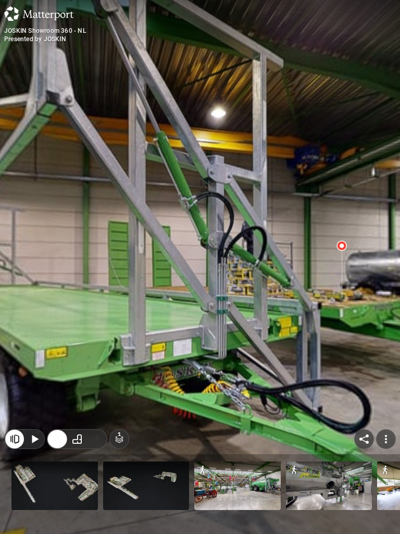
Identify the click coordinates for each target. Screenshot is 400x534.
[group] (77, 439)
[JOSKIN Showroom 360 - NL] (200, 267)
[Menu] (386, 439)
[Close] (14, 439)
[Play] (34, 439)
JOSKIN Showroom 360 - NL (45, 30)
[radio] (57, 439)
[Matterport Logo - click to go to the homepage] (39, 13)
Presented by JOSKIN (35, 39)
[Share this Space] (364, 439)
